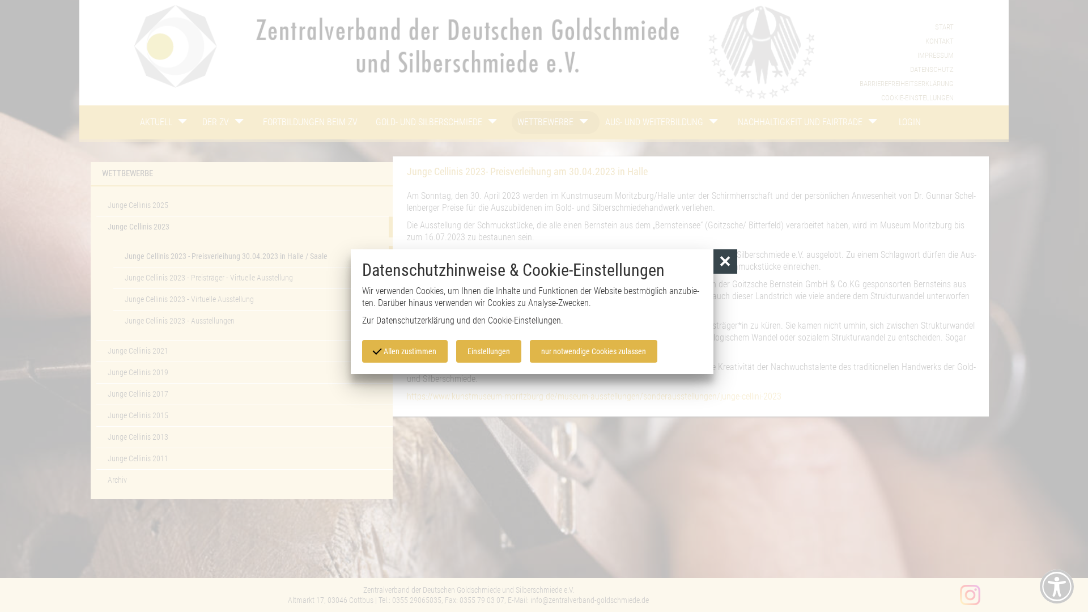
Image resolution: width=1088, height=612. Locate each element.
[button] (725, 261)
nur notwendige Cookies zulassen (593, 351)
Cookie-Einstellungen (524, 320)
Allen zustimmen (409, 351)
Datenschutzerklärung (415, 320)
